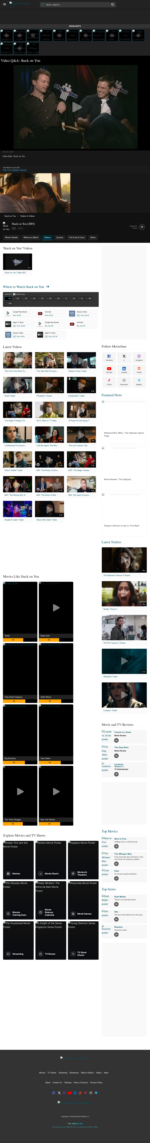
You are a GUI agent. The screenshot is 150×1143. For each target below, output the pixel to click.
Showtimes (74, 1073)
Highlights (75, 26)
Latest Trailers (111, 542)
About (47, 1082)
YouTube (109, 372)
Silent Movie (46, 697)
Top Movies (110, 831)
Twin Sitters (46, 758)
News (106, 1073)
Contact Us (57, 1082)
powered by (8, 294)
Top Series (109, 889)
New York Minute (48, 820)
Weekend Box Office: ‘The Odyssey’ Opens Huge (124, 434)
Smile (7, 636)
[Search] (113, 4)
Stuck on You (10, 216)
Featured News (112, 395)
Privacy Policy (96, 1082)
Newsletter (124, 384)
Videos (99, 1073)
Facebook (109, 360)
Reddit (139, 372)
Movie (20, 228)
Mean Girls (45, 636)
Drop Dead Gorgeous (13, 697)
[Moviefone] (20, 4)
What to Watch (87, 1073)
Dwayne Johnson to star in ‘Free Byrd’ (121, 525)
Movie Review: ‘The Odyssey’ (117, 479)
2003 (14, 228)
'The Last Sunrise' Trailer (15, 170)
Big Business (10, 758)
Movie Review (120, 736)
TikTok (109, 384)
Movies (42, 1073)
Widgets (139, 384)
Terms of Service (81, 1082)
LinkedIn (124, 372)
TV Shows (52, 1073)
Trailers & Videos (27, 216)
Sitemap (67, 1082)
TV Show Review (121, 769)
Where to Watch (23, 286)
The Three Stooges (13, 820)
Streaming (63, 1073)
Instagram (139, 360)
